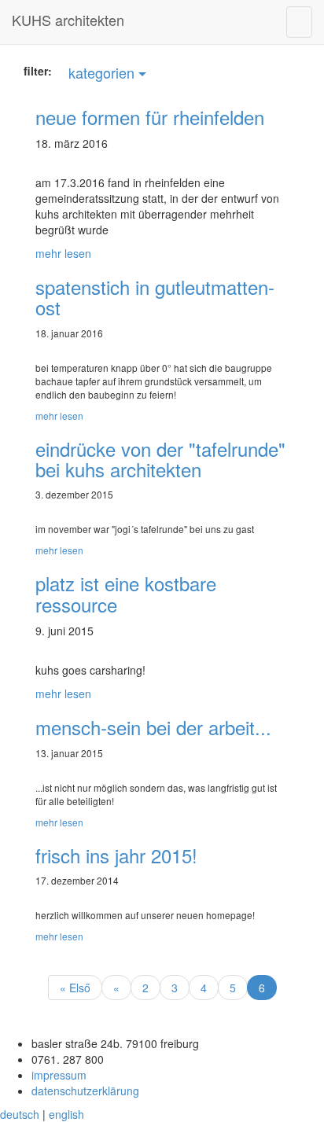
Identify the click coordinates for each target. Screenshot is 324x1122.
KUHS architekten (68, 19)
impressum (59, 1075)
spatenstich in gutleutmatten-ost (154, 297)
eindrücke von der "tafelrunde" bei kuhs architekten (160, 459)
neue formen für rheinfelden (149, 117)
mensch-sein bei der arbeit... (153, 727)
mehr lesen (63, 253)
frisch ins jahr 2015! (116, 855)
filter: (38, 71)
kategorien (103, 72)
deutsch (19, 1114)
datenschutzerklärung (85, 1090)
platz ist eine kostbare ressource (125, 593)
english (66, 1114)
